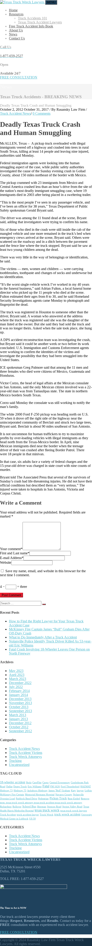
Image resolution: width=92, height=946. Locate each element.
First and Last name (14, 553)
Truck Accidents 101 (32, 18)
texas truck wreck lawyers (73, 810)
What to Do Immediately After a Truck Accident (43, 637)
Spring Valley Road (72, 806)
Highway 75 (20, 790)
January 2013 (18, 719)
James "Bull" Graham (59, 790)
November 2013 (20, 703)
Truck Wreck (46, 814)
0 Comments (41, 113)
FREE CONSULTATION (18, 77)
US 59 (32, 818)
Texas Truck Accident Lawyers (40, 22)
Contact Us (17, 38)
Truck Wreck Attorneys (25, 757)
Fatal (45, 786)
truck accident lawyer (28, 814)
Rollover (17, 806)
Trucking (15, 761)
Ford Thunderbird (70, 786)
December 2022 (20, 683)
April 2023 (16, 675)
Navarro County (63, 794)
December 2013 (20, 699)
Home (13, 10)
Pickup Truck (58, 798)
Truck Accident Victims (25, 753)
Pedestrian (43, 798)
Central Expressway (60, 782)
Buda (28, 782)
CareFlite (37, 782)
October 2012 (18, 727)
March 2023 (17, 679)
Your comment (11, 549)
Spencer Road (54, 806)
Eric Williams (35, 786)
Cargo (45, 782)
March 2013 (17, 715)
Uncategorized (19, 765)
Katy (73, 790)
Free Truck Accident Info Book (31, 26)
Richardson (6, 806)
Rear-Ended (74, 798)
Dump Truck (20, 786)
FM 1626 (55, 786)
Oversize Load (7, 798)
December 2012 (20, 723)
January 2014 (18, 695)
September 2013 (20, 711)
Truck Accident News (15, 113)
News (13, 34)
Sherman (41, 806)
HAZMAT (85, 786)
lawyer (80, 790)
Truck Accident (8, 814)
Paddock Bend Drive (26, 798)
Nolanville (78, 794)
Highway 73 (6, 790)
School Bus (29, 806)
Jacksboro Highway (37, 790)
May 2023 (16, 671)
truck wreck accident (67, 814)
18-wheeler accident (12, 782)
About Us (16, 30)
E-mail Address (11, 558)
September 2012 (20, 731)
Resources (16, 14)
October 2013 (18, 707)
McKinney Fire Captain (12, 794)
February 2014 (19, 691)
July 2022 (16, 687)
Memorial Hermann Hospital (39, 794)
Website (5, 562)
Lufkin (88, 790)
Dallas (9, 786)
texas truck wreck (47, 810)
